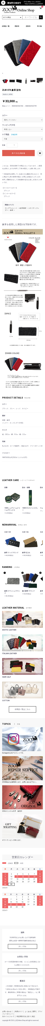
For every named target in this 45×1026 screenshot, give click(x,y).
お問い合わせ (6, 1011)
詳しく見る (22, 946)
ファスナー (6, 453)
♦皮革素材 (22, 208)
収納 (3, 441)
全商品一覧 (6, 26)
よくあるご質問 (30, 1011)
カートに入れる (18, 153)
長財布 (17, 26)
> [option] (2, 73)
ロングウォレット (11, 208)
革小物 (39, 26)
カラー (4, 115)
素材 (3, 415)
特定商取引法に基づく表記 (26, 1016)
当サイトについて (8, 1016)
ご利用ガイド (18, 1011)
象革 (11, 210)
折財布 (28, 26)
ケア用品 (5, 134)
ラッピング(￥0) (8, 125)
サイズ (4, 430)
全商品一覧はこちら (22, 709)
